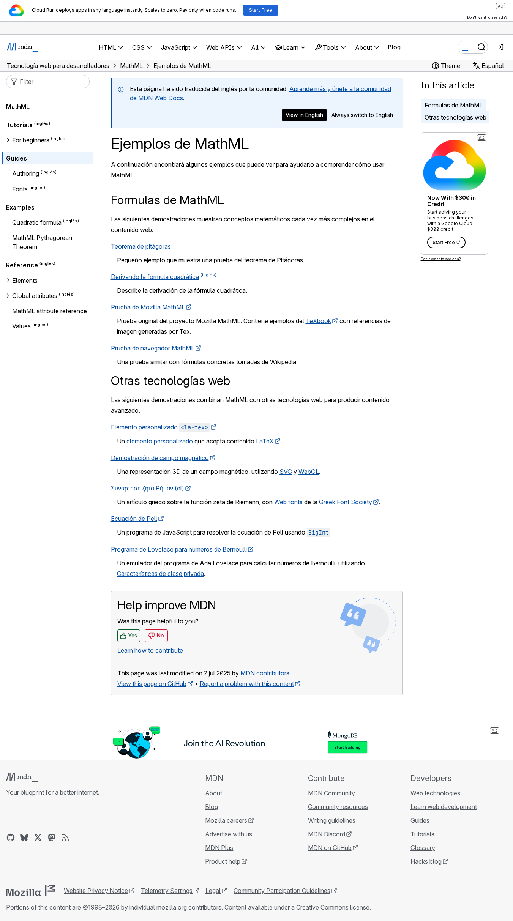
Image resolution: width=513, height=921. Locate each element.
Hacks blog (426, 861)
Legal (213, 890)
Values (21, 326)
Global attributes (34, 296)
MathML (18, 106)
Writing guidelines (331, 820)
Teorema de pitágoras (141, 246)
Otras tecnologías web (455, 117)
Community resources (338, 807)
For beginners (30, 140)
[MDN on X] (38, 837)
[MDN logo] (22, 777)
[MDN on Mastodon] (51, 837)
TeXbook (318, 321)
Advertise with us (228, 834)
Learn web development (443, 807)
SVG (285, 471)
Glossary (422, 848)
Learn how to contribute (150, 650)
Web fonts (288, 502)
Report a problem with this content (247, 684)
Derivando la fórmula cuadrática (155, 277)
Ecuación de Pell (134, 518)
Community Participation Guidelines (282, 890)
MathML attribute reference (49, 311)
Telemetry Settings (167, 890)
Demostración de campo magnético (160, 458)
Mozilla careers (226, 820)
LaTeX (265, 441)
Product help (222, 861)
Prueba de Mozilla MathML (148, 307)
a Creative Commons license (330, 907)
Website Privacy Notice (96, 890)
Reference (22, 265)
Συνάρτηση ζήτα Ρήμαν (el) (147, 488)
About (213, 793)
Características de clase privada (160, 573)
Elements (25, 280)
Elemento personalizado (159, 427)
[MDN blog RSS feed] (65, 837)
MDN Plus (219, 848)
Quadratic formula (37, 222)
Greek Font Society (345, 502)
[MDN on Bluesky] (24, 837)
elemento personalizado (159, 441)
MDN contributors (264, 673)
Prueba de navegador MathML (152, 348)
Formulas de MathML (454, 105)
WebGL (308, 471)
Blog (394, 47)
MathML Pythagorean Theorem (42, 242)
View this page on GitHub (151, 684)
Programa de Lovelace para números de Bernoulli (179, 549)
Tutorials (19, 125)
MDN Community (331, 793)
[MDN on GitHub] (10, 837)
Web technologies (435, 793)
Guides (16, 158)
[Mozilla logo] (30, 890)
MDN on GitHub (330, 848)
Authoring (25, 174)
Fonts (20, 189)
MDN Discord (326, 834)
